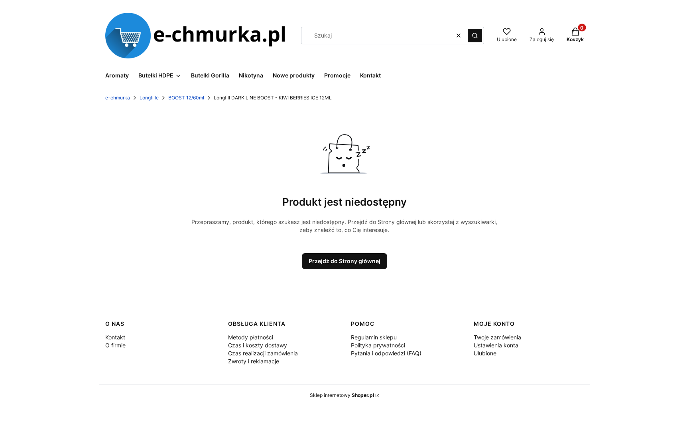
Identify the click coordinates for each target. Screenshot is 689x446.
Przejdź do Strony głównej (344, 261)
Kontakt (115, 337)
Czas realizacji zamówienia (263, 353)
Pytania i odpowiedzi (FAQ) (386, 353)
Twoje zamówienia (497, 337)
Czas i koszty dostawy (257, 345)
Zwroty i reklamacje (253, 361)
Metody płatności (250, 337)
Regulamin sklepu (374, 337)
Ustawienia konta (496, 345)
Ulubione (485, 353)
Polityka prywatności (378, 345)
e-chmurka (117, 98)
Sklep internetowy (342, 395)
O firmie (115, 345)
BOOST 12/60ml (186, 98)
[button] (475, 35)
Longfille (149, 98)
